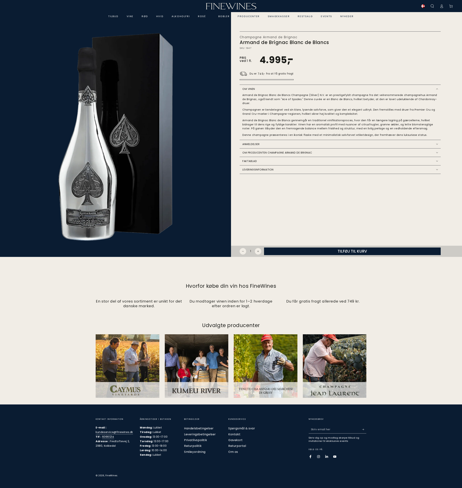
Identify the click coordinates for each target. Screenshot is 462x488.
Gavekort (235, 440)
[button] (432, 6)
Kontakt (234, 434)
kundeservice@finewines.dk (114, 432)
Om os (233, 452)
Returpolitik (193, 446)
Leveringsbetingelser (200, 434)
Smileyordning (195, 452)
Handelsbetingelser (199, 428)
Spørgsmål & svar (241, 428)
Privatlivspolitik (195, 440)
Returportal (237, 446)
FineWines (111, 475)
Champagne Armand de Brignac (268, 37)
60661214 (108, 437)
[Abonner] (364, 429)
